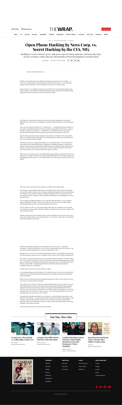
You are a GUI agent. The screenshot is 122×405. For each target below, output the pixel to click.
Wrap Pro (65, 360)
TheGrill (51, 34)
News (16, 34)
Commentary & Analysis (60, 40)
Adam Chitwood (41, 342)
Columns (81, 34)
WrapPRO (43, 34)
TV (21, 34)
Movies (27, 34)
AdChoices (81, 369)
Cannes (97, 363)
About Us (47, 363)
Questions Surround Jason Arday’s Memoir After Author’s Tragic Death (98, 339)
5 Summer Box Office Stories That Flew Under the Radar (48, 338)
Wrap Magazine (100, 360)
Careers (47, 372)
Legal (81, 360)
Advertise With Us (100, 375)
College (97, 366)
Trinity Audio (35, 71)
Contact (47, 369)
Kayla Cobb (15, 342)
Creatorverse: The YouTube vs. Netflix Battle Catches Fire (22, 338)
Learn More (65, 369)
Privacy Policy (82, 366)
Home (50, 40)
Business (98, 34)
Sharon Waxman (67, 349)
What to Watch (71, 34)
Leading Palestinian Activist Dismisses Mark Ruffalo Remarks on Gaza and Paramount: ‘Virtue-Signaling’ (73, 341)
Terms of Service (83, 363)
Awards (34, 34)
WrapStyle (60, 34)
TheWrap (48, 360)
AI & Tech (90, 34)
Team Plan (65, 366)
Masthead (48, 375)
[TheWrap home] (61, 29)
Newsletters (28, 29)
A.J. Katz (91, 344)
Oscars (97, 372)
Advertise (47, 366)
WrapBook (48, 381)
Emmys (97, 369)
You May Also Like (61, 317)
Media (106, 34)
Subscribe (106, 29)
